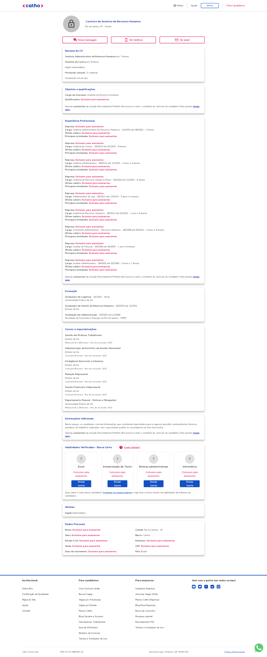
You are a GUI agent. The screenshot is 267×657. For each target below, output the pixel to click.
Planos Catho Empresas (147, 599)
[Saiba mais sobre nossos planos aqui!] (259, 648)
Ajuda (194, 5)
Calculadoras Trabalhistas (92, 622)
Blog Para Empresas (145, 605)
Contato (26, 610)
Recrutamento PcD (144, 622)
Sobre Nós (27, 588)
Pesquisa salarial (144, 616)
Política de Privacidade (234, 652)
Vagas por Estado (88, 605)
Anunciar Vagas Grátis (146, 594)
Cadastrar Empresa (145, 588)
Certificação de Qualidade (35, 594)
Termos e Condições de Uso (93, 638)
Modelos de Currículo (89, 633)
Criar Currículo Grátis (89, 588)
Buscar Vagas (86, 594)
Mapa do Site (29, 599)
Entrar (210, 5)
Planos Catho (85, 610)
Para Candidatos (236, 5)
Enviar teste (81, 483)
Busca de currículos (145, 610)
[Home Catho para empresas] (33, 5)
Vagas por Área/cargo (90, 599)
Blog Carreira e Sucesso (91, 616)
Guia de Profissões (88, 627)
